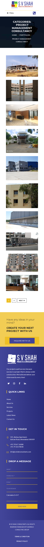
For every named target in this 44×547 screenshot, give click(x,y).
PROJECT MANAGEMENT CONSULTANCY (21, 40)
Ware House (19, 214)
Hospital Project (22, 278)
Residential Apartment (18, 237)
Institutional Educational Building (20, 189)
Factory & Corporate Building (18, 61)
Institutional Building (20, 84)
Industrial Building (18, 160)
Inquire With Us (22, 341)
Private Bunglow (22, 132)
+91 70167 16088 (16, 444)
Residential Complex (18, 258)
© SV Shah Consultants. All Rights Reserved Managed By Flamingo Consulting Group (22, 527)
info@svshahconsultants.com (20, 452)
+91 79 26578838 (16, 447)
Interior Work (20, 107)
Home (14, 35)
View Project (17, 73)
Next (21, 300)
